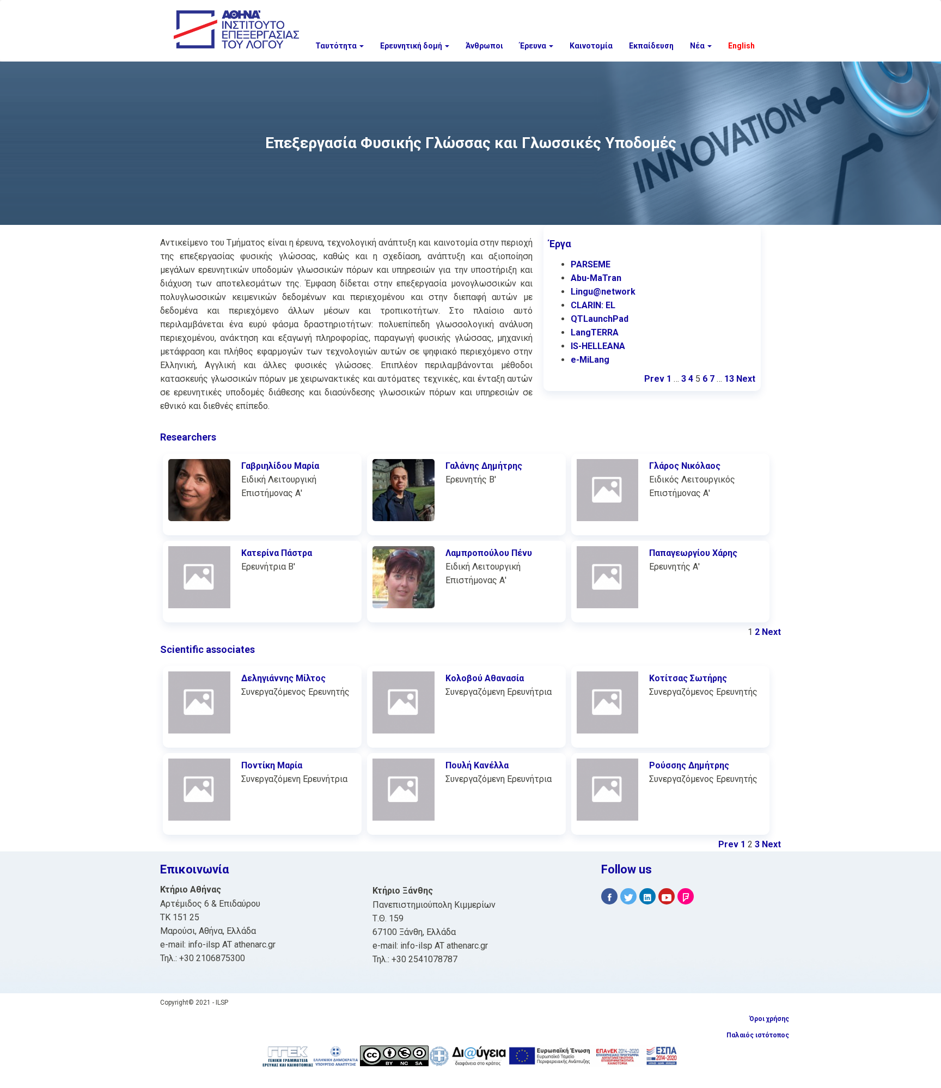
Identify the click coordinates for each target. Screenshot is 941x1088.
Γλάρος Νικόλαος (684, 466)
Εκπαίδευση (651, 45)
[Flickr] (685, 896)
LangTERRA (595, 332)
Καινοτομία (591, 45)
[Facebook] (609, 896)
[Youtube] (666, 896)
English (741, 45)
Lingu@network (603, 291)
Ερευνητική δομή (412, 45)
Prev (654, 379)
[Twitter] (628, 896)
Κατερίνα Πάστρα (276, 553)
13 (729, 379)
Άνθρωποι (484, 45)
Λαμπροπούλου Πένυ (488, 553)
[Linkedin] (647, 896)
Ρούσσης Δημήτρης (689, 765)
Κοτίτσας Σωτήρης (688, 678)
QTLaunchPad (599, 319)
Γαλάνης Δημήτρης (483, 466)
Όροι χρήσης (769, 1019)
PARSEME (590, 264)
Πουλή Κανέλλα (477, 765)
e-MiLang (590, 359)
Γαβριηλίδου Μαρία (280, 466)
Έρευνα (534, 45)
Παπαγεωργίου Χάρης (693, 553)
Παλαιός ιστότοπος (757, 1035)
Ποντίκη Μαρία (271, 765)
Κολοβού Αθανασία (484, 678)
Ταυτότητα (336, 45)
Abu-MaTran (596, 278)
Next (745, 379)
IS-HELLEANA (598, 346)
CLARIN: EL (593, 305)
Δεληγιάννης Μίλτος (283, 678)
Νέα (698, 45)
